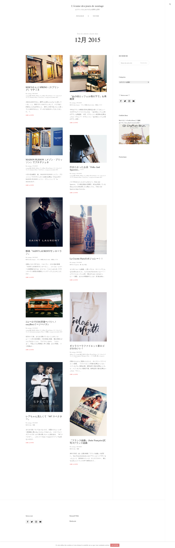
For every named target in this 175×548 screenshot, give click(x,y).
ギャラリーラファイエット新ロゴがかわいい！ (87, 347)
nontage (30, 93)
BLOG (33, 95)
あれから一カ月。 (79, 530)
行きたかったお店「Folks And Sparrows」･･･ (85, 168)
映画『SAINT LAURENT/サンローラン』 (44, 252)
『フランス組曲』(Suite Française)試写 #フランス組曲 (87, 441)
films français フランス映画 (80, 105)
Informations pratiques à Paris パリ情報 (39, 332)
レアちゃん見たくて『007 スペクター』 (44, 417)
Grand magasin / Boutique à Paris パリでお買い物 (86, 356)
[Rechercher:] (134, 63)
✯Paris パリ (39, 95)
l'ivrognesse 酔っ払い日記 (80, 264)
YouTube (96, 16)
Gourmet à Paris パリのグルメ (37, 97)
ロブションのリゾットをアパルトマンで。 (43, 510)
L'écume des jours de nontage (87, 6)
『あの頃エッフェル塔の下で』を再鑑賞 (88, 97)
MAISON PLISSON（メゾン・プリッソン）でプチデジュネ (44, 161)
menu (170, 4)
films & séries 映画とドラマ (95, 105)
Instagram (80, 16)
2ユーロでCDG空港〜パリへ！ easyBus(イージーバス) (41, 323)
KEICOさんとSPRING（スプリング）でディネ (42, 88)
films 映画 (32, 425)
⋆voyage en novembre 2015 (51, 97)
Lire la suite (30, 115)
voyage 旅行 (29, 95)
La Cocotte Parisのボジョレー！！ (86, 258)
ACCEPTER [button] (115, 545)
